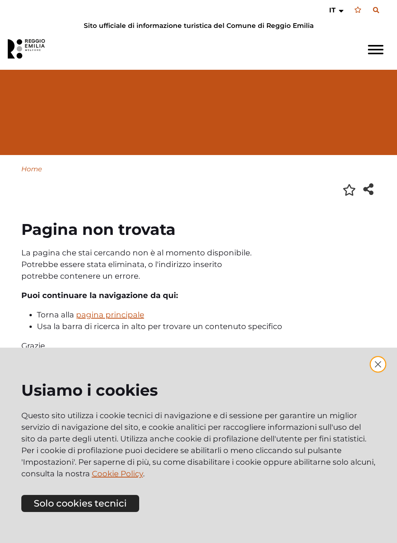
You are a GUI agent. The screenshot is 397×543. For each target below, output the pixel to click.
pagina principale (110, 314)
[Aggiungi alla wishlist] (349, 190)
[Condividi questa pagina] (368, 189)
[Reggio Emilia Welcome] (30, 49)
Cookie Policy (117, 473)
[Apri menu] (375, 49)
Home (31, 169)
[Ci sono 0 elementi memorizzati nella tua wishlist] (357, 10)
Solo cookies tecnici (80, 503)
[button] (337, 10)
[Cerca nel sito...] (376, 10)
